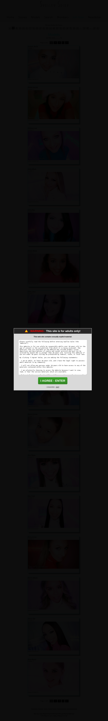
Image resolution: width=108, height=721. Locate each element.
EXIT (57, 387)
